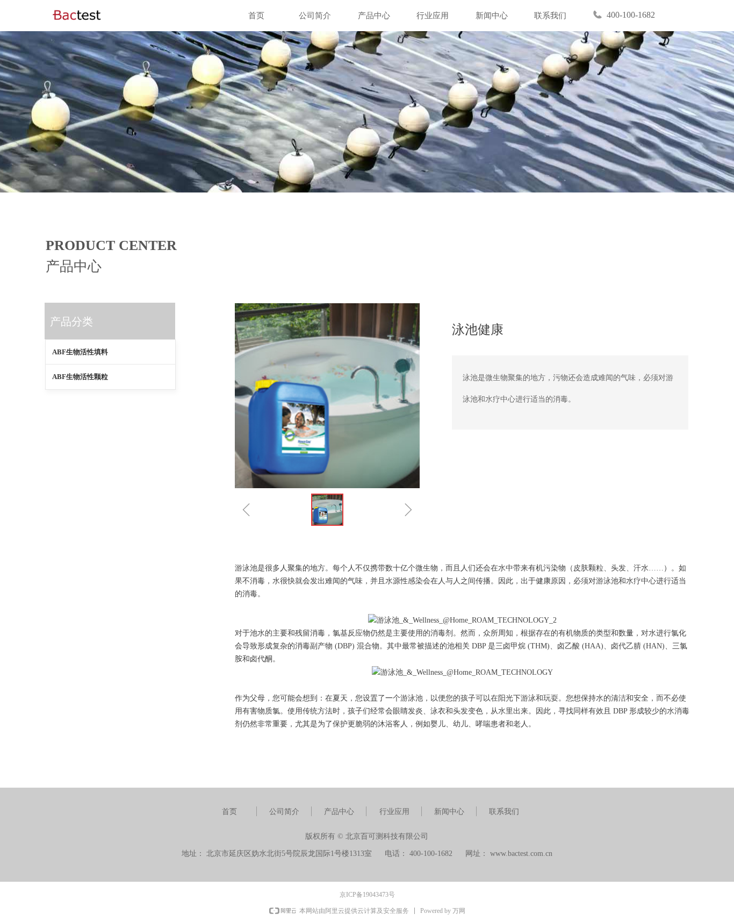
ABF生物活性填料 (80, 352)
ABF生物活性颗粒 (80, 377)
